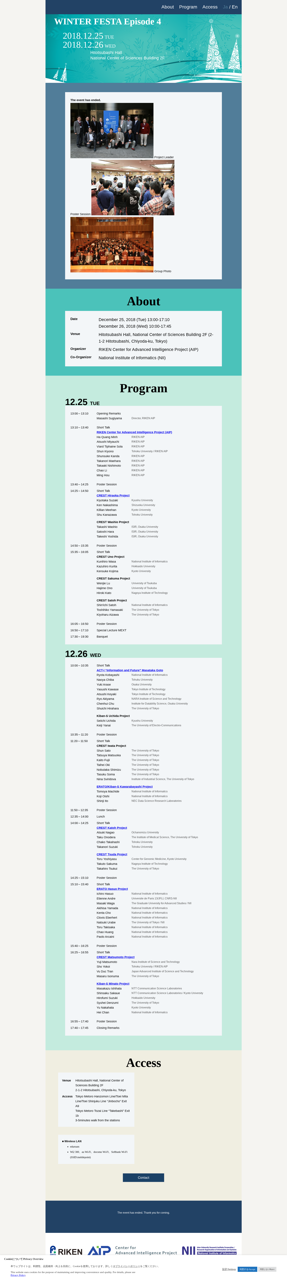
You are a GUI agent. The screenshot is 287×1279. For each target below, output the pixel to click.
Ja (225, 6)
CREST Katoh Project (112, 827)
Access (210, 6)
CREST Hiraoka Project (113, 495)
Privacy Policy (18, 1275)
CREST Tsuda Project (112, 854)
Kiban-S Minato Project (113, 983)
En (235, 6)
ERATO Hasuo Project (112, 889)
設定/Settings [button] (229, 1269)
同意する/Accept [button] (247, 1269)
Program (188, 6)
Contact (143, 1177)
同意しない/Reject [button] (267, 1269)
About (167, 6)
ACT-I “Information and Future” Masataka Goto (130, 670)
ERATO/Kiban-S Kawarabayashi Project (125, 786)
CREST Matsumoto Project (116, 957)
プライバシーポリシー (127, 1266)
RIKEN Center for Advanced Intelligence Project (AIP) (134, 432)
